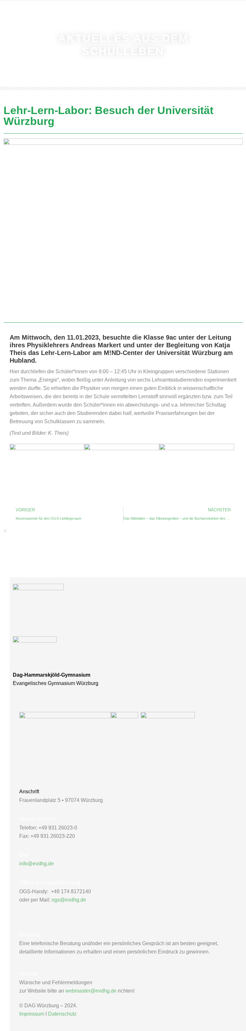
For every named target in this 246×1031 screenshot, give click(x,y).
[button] (5, 530)
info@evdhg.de (36, 863)
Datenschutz (62, 1014)
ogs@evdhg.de (69, 900)
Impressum (31, 1014)
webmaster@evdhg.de (91, 991)
